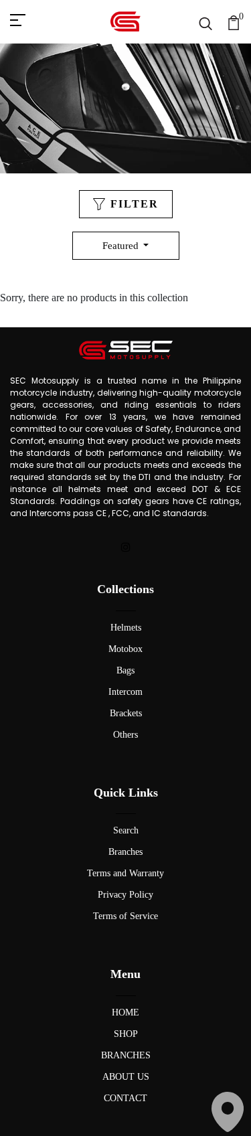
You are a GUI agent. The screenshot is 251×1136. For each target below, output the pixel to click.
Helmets (125, 628)
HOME (125, 1012)
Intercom (125, 692)
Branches (125, 852)
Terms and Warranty (125, 873)
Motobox (125, 649)
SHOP (126, 1034)
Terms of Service (125, 916)
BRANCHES (126, 1055)
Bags (125, 670)
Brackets (126, 713)
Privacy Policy (125, 895)
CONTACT (125, 1098)
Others (125, 735)
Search (126, 830)
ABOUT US (125, 1077)
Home (75, 146)
